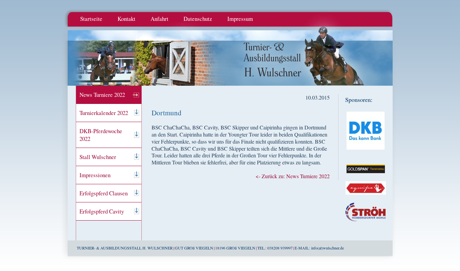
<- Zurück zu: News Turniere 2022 (293, 176)
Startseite (91, 19)
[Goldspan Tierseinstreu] (366, 177)
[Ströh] (366, 225)
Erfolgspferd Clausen (103, 193)
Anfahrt (159, 19)
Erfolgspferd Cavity (101, 211)
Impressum (240, 19)
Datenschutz (198, 19)
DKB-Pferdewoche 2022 (100, 135)
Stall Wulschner (97, 157)
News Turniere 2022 (102, 95)
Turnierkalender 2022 (103, 113)
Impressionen (94, 175)
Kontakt (126, 19)
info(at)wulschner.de (327, 247)
